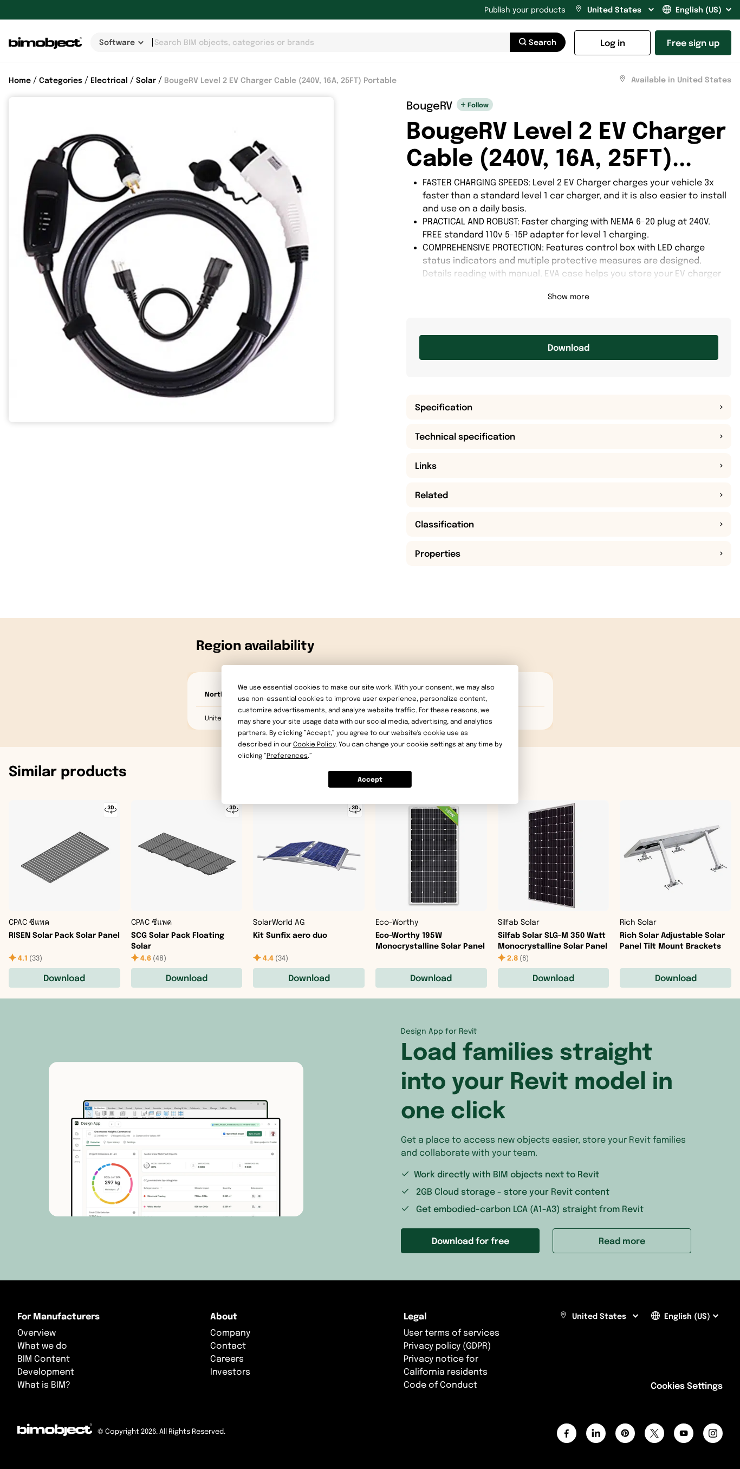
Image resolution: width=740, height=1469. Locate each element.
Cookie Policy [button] (314, 744)
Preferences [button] (287, 755)
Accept (370, 779)
